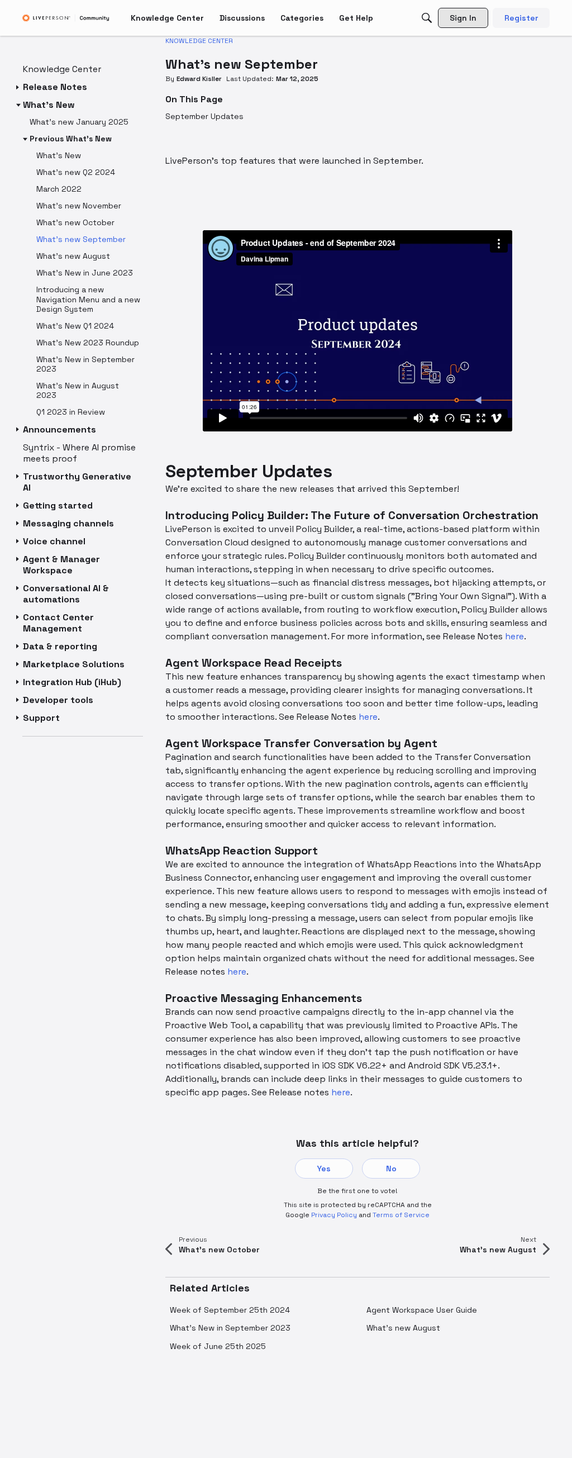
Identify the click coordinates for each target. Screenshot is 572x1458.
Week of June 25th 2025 (218, 1346)
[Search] (427, 18)
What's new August (403, 1328)
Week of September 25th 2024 (230, 1310)
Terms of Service (401, 1214)
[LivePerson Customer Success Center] (65, 18)
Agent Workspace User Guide (421, 1310)
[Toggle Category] (18, 87)
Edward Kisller (199, 78)
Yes (324, 1168)
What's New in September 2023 (230, 1328)
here (514, 636)
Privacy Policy (334, 1214)
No (391, 1168)
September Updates (204, 116)
